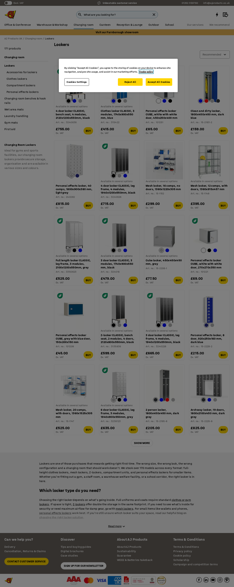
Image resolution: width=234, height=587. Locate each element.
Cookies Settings (77, 82)
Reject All (130, 82)
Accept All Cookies (159, 82)
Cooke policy (146, 71)
